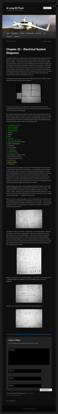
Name (11, 370)
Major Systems (19, 334)
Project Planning (32, 334)
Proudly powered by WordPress (29, 408)
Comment (11, 350)
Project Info (25, 334)
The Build (22, 33)
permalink (48, 334)
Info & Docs (38, 33)
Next (50, 41)
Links (45, 33)
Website (11, 385)
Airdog (38, 334)
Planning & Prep (30, 33)
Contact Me (16, 36)
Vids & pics (9, 36)
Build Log (54, 6)
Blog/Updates (15, 33)
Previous (44, 41)
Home (8, 33)
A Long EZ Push (15, 8)
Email (11, 378)
